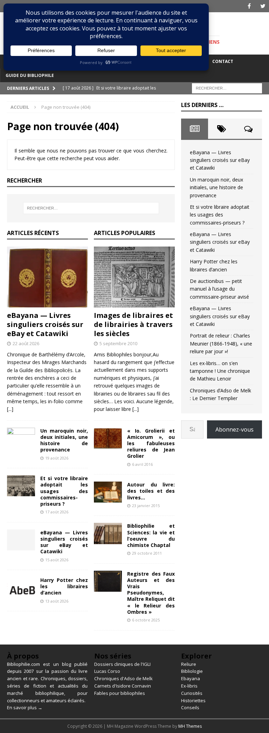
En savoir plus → (24, 707)
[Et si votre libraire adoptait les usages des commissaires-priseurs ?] (21, 485)
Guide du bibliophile (30, 75)
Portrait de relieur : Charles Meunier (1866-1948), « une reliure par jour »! (221, 343)
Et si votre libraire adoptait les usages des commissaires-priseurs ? (64, 491)
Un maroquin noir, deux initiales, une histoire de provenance (64, 440)
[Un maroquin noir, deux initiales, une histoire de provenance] (21, 438)
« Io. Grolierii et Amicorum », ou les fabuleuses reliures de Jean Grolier (151, 443)
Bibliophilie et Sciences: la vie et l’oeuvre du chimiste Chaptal (151, 535)
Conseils (190, 707)
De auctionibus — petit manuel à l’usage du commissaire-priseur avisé (219, 289)
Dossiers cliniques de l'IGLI (122, 664)
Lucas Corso (107, 671)
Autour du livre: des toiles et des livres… (151, 490)
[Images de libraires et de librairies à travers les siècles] (134, 277)
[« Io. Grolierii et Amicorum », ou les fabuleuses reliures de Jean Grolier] (108, 438)
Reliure (188, 664)
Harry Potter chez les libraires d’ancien (64, 586)
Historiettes (193, 700)
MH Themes (190, 726)
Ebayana (190, 678)
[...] (10, 409)
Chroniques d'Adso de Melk (123, 678)
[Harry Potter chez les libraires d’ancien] (21, 587)
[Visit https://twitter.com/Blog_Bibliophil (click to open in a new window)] (263, 6)
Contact (222, 61)
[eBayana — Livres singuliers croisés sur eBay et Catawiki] (47, 277)
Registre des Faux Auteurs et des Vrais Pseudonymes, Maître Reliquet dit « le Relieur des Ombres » (151, 592)
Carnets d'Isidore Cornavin (122, 686)
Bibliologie (192, 671)
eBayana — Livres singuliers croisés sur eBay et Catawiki (45, 324)
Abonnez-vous (234, 429)
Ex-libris (189, 686)
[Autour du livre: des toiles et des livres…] (108, 492)
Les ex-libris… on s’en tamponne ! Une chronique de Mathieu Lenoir (220, 371)
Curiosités (191, 693)
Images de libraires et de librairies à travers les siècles (133, 324)
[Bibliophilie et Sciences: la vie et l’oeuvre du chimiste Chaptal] (108, 533)
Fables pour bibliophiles (119, 693)
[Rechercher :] (227, 87)
